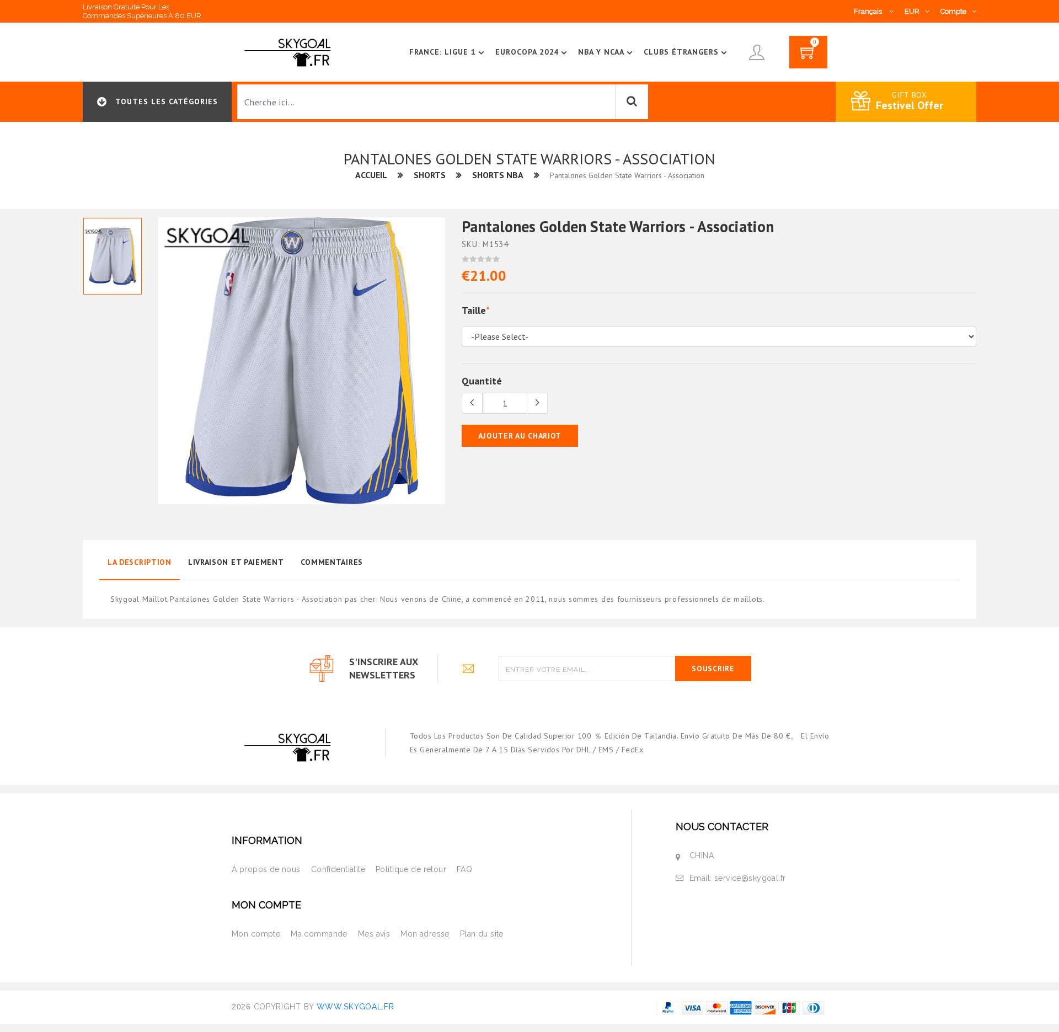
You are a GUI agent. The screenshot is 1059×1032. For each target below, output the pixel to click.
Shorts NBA (497, 174)
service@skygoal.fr (750, 878)
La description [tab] (140, 562)
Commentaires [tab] (332, 562)
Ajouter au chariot (519, 436)
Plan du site (482, 933)
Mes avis (374, 933)
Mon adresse (425, 933)
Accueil (371, 174)
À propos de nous (266, 869)
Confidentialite (338, 869)
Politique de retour (411, 869)
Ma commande (319, 933)
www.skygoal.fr (355, 1006)
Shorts (430, 174)
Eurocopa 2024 (527, 52)
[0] (808, 56)
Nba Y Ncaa (601, 52)
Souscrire (713, 668)
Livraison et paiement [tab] (236, 562)
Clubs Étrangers (681, 52)
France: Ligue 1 (442, 52)
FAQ (464, 869)
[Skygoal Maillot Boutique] (289, 51)
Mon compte (256, 933)
